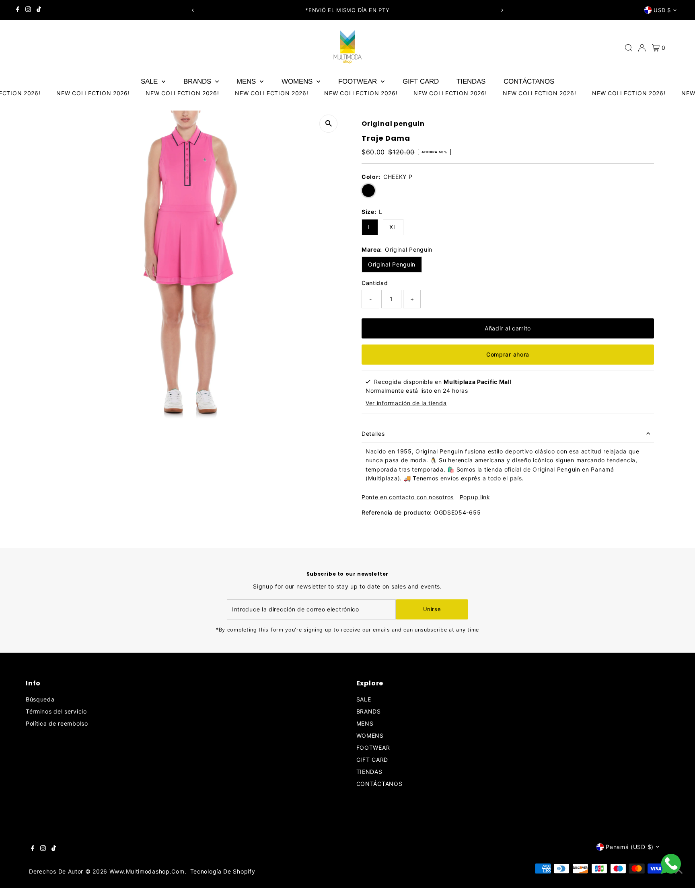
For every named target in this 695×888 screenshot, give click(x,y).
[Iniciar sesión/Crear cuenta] (642, 47)
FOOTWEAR (358, 81)
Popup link (475, 497)
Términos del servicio (56, 711)
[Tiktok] (39, 10)
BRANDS (198, 81)
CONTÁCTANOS (529, 81)
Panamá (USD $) (630, 846)
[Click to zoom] (328, 124)
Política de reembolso (57, 723)
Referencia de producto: (397, 512)
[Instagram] (28, 10)
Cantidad (375, 282)
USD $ (662, 10)
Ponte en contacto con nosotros (408, 497)
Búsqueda (40, 699)
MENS (247, 81)
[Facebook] (17, 10)
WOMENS (298, 81)
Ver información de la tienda (406, 403)
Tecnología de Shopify (222, 871)
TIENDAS (470, 81)
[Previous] (193, 10)
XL (393, 227)
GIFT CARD (421, 81)
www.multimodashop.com (147, 871)
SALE (150, 81)
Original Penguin (391, 264)
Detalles (373, 433)
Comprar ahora (507, 354)
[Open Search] (628, 47)
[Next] (502, 10)
